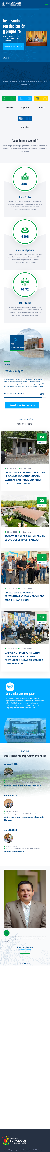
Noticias (25, 127)
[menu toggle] (46, 3)
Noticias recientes (25, 424)
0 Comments (26, 468)
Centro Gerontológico (13, 371)
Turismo (41, 107)
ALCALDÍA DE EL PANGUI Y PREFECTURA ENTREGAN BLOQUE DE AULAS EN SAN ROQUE (24, 596)
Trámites (8, 107)
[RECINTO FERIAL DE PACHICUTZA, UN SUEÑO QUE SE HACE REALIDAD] (25, 511)
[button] (21, 963)
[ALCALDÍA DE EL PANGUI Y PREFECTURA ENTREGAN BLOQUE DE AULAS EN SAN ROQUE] (25, 567)
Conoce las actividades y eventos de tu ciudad (25, 755)
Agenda (25, 107)
